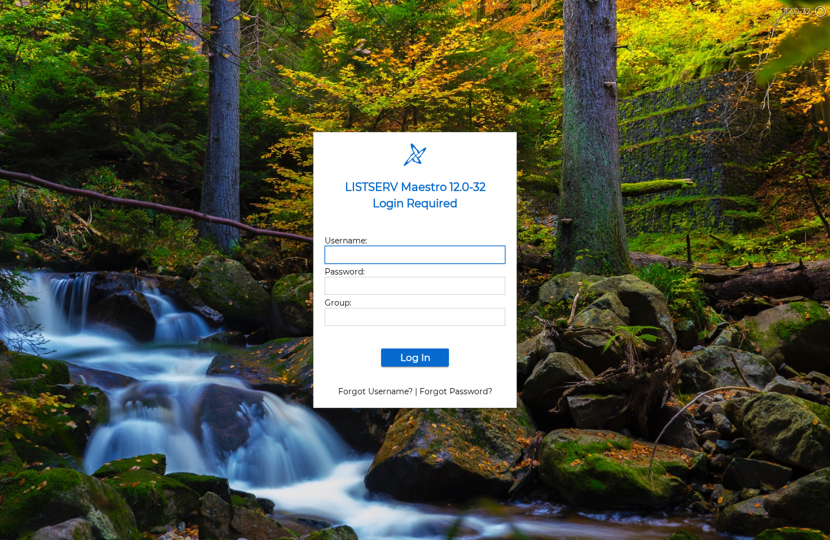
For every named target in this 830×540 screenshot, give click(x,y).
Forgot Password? (456, 391)
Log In (415, 357)
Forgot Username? (375, 391)
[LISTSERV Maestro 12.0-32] (415, 176)
